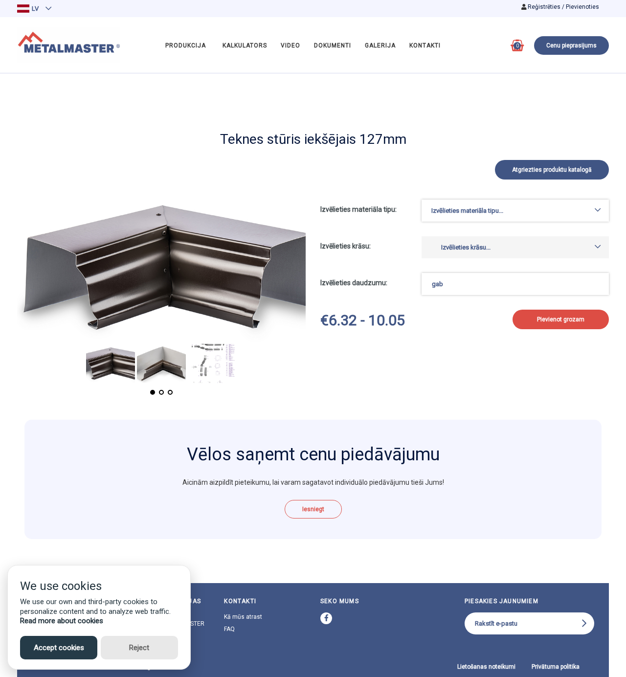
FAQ (229, 629)
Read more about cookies (61, 620)
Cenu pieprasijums (571, 45)
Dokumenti (332, 45)
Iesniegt (313, 509)
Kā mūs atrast (243, 616)
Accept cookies (59, 647)
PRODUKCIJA (185, 45)
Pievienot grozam (560, 319)
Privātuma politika (556, 666)
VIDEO (290, 45)
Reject (139, 647)
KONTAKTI (425, 45)
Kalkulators (245, 45)
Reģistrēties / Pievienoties (563, 6)
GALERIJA (380, 45)
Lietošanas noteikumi (486, 666)
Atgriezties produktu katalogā (552, 169)
